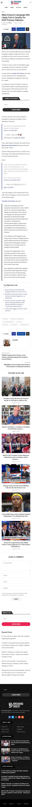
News (6, 7)
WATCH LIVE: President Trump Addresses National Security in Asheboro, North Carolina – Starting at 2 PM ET (15, 663)
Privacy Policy (5, 729)
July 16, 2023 (20, 138)
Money (25, 7)
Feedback (19, 729)
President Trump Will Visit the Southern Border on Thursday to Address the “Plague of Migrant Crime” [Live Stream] (15, 645)
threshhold (14, 324)
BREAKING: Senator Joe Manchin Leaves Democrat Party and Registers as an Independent (16, 296)
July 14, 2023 (8, 187)
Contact (19, 803)
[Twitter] (13, 717)
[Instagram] (16, 717)
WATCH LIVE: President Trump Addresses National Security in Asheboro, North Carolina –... (16, 457)
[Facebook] (9, 717)
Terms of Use (5, 731)
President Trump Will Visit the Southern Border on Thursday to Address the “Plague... (20, 750)
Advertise (26, 803)
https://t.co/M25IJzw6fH (10, 130)
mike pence (5, 324)
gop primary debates (8, 321)
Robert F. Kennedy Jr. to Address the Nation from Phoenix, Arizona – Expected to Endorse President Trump (15, 654)
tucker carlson (24, 324)
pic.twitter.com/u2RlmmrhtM (12, 180)
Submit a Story (21, 731)
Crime (12, 7)
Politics (18, 7)
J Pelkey (10, 23)
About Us (11, 803)
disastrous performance (9, 145)
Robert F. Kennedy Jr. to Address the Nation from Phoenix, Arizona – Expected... (20, 758)
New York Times (18, 73)
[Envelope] (19, 717)
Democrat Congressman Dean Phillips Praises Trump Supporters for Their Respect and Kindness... (16, 544)
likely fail (19, 321)
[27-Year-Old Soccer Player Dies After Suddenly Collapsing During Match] (5, 743)
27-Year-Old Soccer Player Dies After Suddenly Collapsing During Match (20, 742)
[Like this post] (14, 29)
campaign (5, 319)
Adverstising (20, 726)
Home (4, 803)
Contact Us (4, 726)
